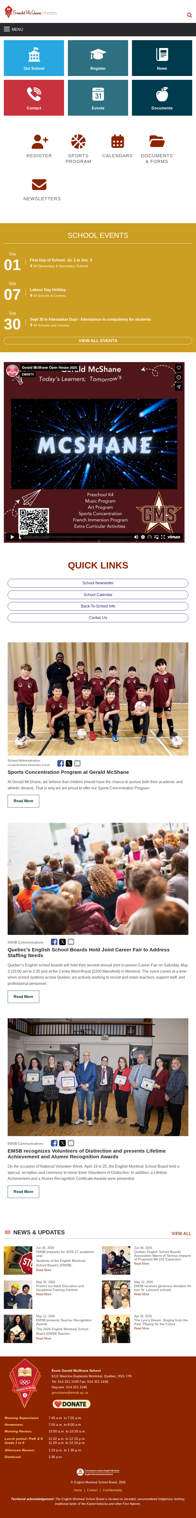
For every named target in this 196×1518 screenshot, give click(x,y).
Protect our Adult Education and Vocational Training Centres (60, 1288)
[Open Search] (189, 15)
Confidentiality (112, 1490)
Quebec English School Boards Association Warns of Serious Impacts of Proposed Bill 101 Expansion (162, 1255)
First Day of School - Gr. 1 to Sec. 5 (61, 260)
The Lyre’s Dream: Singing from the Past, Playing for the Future (161, 1322)
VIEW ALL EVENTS (98, 340)
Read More (23, 801)
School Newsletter (98, 583)
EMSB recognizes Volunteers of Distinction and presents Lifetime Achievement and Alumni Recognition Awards (87, 1153)
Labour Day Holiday (48, 290)
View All (181, 1233)
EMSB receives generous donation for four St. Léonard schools (162, 1288)
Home (78, 1490)
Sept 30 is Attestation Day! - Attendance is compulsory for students (90, 319)
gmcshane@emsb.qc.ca (70, 1392)
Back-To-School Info (98, 606)
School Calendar (98, 595)
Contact (92, 1490)
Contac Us (98, 618)
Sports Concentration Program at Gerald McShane (68, 772)
